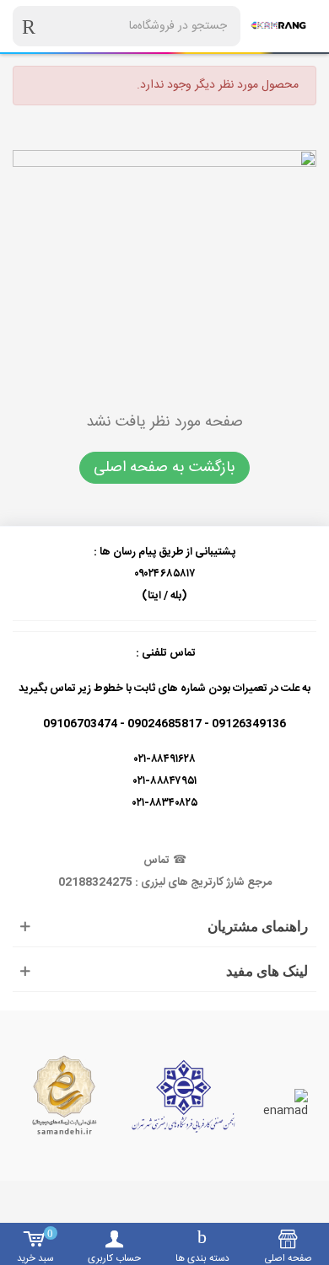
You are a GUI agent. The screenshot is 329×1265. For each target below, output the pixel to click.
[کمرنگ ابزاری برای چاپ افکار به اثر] (278, 26)
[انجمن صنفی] (183, 1095)
